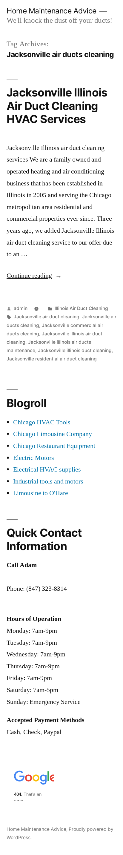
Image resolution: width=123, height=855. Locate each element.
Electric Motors (33, 458)
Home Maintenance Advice (51, 10)
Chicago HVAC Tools (41, 422)
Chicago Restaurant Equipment (54, 446)
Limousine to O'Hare (40, 493)
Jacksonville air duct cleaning (46, 317)
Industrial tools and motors (48, 481)
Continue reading (34, 275)
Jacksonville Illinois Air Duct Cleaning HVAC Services (57, 106)
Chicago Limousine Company (52, 434)
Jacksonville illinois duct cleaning (75, 350)
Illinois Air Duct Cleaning (81, 308)
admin (20, 308)
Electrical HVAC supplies (47, 469)
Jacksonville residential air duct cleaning (52, 359)
